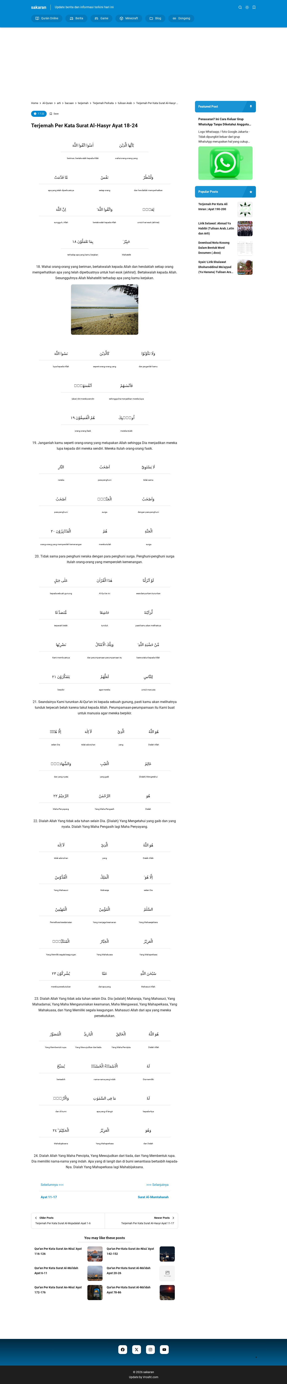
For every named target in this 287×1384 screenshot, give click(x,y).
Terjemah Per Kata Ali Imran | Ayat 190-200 (213, 206)
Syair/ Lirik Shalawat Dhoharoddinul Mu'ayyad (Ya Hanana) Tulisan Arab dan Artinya (215, 267)
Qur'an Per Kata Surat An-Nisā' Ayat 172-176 (58, 1290)
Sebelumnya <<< (52, 1185)
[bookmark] (254, 7)
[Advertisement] (143, 63)
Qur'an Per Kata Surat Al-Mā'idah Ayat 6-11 (56, 1270)
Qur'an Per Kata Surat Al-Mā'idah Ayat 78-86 (128, 1290)
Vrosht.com (150, 1377)
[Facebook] (122, 1349)
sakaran (38, 7)
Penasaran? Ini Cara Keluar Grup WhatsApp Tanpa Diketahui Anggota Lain (223, 122)
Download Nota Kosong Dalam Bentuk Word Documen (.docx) (213, 247)
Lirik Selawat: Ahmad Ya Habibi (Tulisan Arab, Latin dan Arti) (216, 228)
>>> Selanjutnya (157, 1185)
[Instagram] (150, 1349)
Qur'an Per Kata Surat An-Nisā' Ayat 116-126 (58, 1251)
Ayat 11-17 (49, 1197)
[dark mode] (247, 7)
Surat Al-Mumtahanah (153, 1197)
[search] (240, 7)
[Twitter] (136, 1349)
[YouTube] (164, 1349)
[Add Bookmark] (54, 114)
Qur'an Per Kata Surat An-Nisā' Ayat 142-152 (130, 1251)
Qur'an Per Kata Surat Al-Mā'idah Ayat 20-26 (128, 1270)
